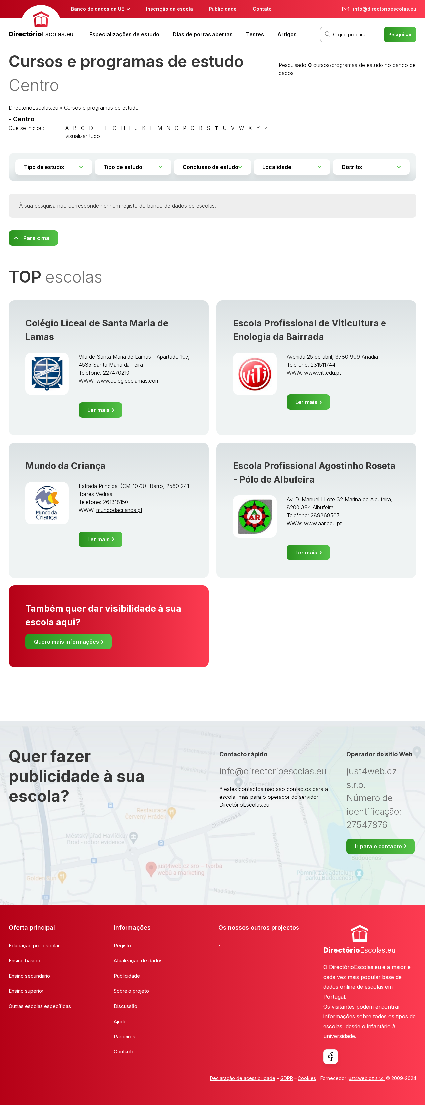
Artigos (287, 34)
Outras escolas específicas (40, 1006)
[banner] (41, 22)
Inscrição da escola (169, 9)
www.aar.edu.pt (323, 523)
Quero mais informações (66, 641)
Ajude (120, 1021)
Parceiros (124, 1036)
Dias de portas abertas (203, 34)
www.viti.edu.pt (322, 372)
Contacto (124, 1051)
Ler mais (98, 410)
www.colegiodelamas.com (128, 380)
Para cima (36, 238)
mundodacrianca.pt (119, 510)
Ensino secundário (29, 976)
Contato (262, 9)
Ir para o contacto (378, 846)
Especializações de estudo (124, 34)
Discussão (125, 1006)
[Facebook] (330, 1056)
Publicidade (223, 9)
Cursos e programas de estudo (101, 107)
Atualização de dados (138, 960)
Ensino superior (26, 991)
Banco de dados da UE (97, 9)
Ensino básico (24, 960)
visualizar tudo (82, 136)
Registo (122, 945)
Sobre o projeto (131, 991)
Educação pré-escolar (34, 945)
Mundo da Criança (65, 465)
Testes (255, 34)
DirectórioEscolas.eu (33, 107)
